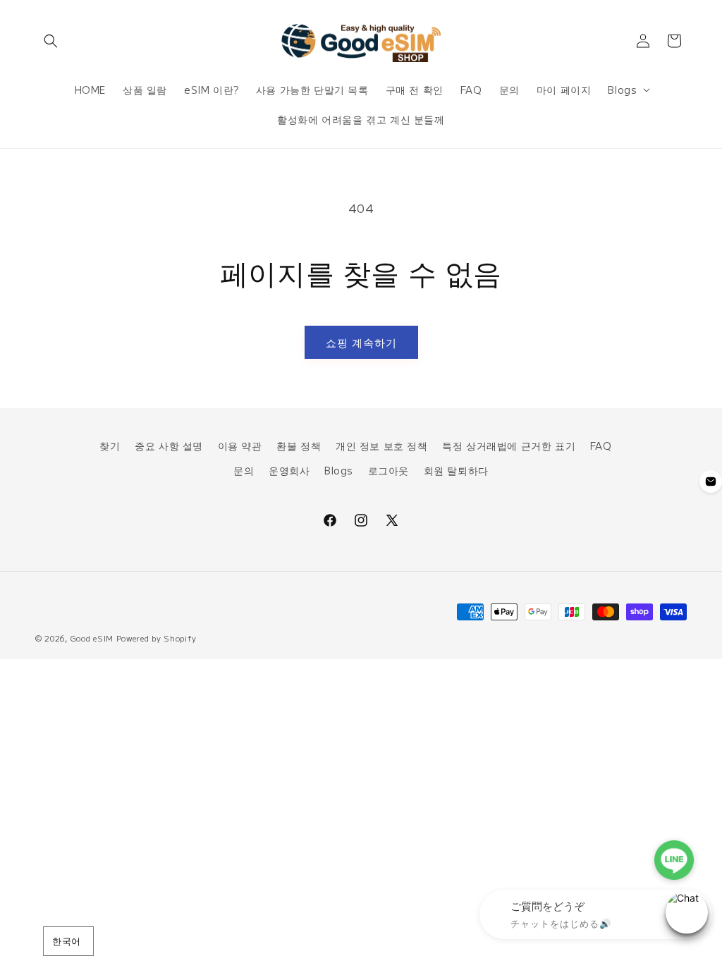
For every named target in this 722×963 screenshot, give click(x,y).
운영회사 (289, 470)
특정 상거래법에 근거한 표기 (508, 445)
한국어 (66, 940)
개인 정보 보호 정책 (382, 445)
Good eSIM (92, 638)
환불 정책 (298, 445)
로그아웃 (388, 470)
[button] (50, 40)
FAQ (601, 445)
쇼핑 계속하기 (361, 342)
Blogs (338, 470)
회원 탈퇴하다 (456, 470)
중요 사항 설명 (169, 445)
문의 (243, 470)
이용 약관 (240, 445)
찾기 (109, 445)
